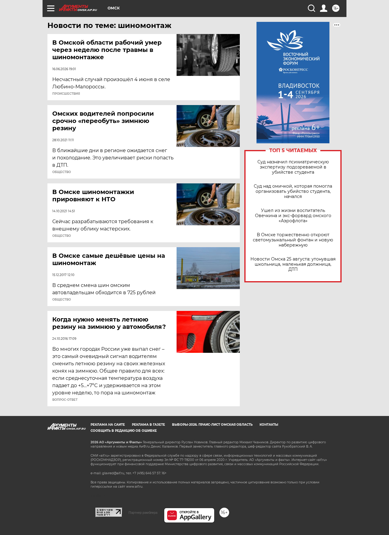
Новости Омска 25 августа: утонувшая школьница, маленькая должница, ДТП (293, 264)
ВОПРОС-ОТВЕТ (64, 399)
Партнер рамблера (143, 512)
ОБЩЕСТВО (61, 172)
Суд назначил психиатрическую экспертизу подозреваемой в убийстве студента (293, 167)
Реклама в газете (148, 425)
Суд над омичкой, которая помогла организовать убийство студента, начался (293, 191)
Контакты (269, 425)
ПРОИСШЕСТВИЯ (66, 93)
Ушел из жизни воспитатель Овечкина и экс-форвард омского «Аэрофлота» (293, 215)
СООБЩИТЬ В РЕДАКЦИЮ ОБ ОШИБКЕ (124, 431)
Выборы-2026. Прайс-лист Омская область (212, 425)
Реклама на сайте (108, 425)
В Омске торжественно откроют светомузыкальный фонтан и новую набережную (293, 240)
